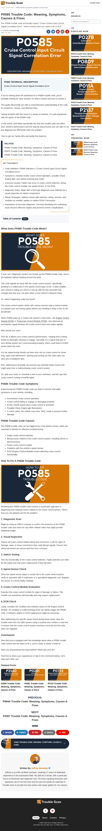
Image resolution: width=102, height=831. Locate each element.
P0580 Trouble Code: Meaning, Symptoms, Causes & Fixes (30, 148)
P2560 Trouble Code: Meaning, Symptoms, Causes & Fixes (11, 686)
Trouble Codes (95, 3)
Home (2, 7)
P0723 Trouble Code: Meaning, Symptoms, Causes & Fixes (58, 686)
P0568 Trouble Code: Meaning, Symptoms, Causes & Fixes (30, 155)
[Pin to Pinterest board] (58, 32)
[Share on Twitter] (53, 32)
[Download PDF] (67, 32)
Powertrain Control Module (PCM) (32, 321)
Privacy (62, 818)
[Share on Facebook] (48, 32)
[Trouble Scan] (12, 3)
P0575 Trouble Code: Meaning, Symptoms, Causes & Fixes (30, 151)
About (44, 818)
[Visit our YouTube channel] (52, 810)
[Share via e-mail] (62, 32)
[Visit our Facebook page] (45, 810)
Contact (53, 818)
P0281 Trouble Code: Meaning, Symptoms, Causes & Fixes (34, 686)
